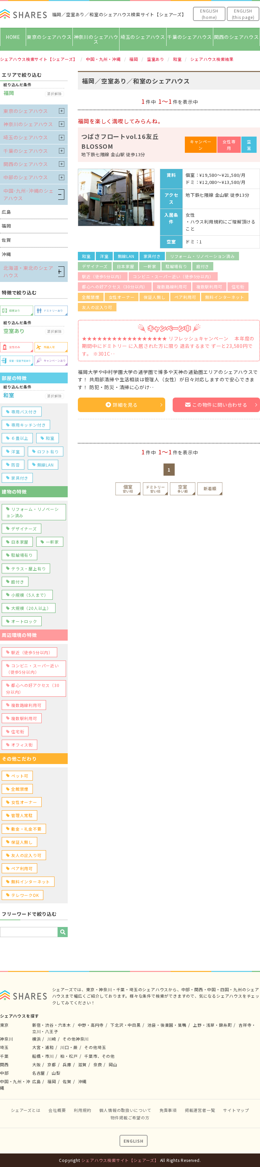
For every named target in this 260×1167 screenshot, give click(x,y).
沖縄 (82, 1081)
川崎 (51, 1039)
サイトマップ (236, 1110)
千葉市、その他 (99, 1056)
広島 (36, 1081)
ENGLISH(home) (209, 14)
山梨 (56, 1073)
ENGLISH (134, 1141)
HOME (13, 36)
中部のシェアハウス (25, 177)
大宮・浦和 (43, 1047)
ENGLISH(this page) (243, 14)
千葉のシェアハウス (189, 36)
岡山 (113, 1064)
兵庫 (67, 1064)
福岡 (51, 1081)
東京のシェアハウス (49, 36)
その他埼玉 (95, 1047)
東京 (4, 1025)
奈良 (97, 1064)
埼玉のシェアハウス (143, 36)
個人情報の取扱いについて (125, 1110)
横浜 (36, 1039)
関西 (4, 1064)
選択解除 (54, 94)
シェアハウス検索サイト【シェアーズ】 (119, 1160)
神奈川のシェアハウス (96, 39)
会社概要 (57, 1110)
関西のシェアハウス (236, 36)
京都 (51, 1064)
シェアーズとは (26, 1110)
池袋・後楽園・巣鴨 (166, 1025)
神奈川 (6, 1039)
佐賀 (67, 1081)
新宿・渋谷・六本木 (51, 1025)
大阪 (36, 1064)
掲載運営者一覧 (200, 1110)
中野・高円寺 (91, 1025)
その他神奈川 (76, 1039)
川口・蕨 (69, 1047)
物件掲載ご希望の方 (129, 1117)
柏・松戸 (69, 1056)
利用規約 (82, 1110)
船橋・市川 (43, 1056)
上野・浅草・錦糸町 (212, 1025)
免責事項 (168, 1110)
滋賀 (82, 1064)
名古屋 (38, 1073)
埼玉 (4, 1047)
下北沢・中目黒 (125, 1025)
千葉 (4, 1056)
